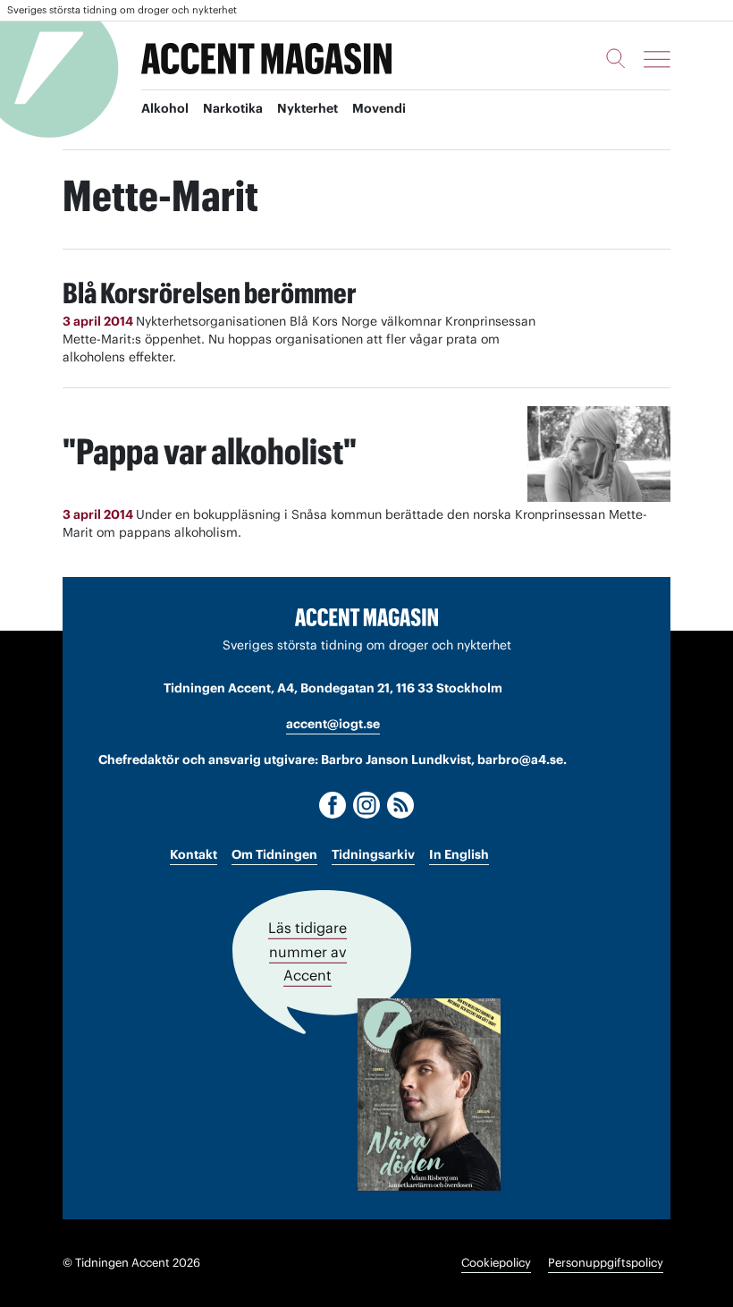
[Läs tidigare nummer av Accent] (429, 1094)
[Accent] (366, 616)
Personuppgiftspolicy (605, 1262)
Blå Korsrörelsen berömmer (210, 293)
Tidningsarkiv (373, 854)
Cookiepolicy (496, 1262)
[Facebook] (332, 805)
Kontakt (193, 854)
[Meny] (657, 59)
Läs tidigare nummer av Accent (307, 952)
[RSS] (400, 805)
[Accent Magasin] (266, 59)
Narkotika (233, 108)
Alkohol (165, 108)
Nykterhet (307, 108)
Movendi (379, 108)
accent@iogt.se (333, 724)
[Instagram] (366, 805)
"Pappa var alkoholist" (210, 451)
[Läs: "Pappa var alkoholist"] (598, 454)
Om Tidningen (274, 854)
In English (459, 854)
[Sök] (615, 58)
